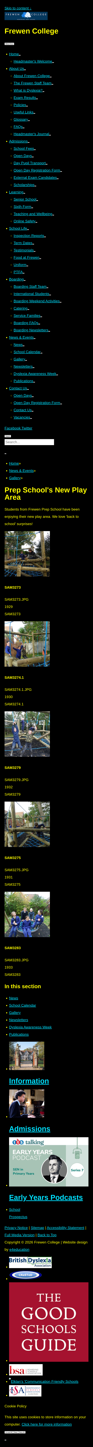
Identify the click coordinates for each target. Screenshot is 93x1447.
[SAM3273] (27, 575)
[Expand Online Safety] (36, 222)
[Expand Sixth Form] (32, 207)
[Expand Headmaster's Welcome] (53, 62)
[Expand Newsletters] (33, 367)
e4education (19, 1249)
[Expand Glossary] (29, 120)
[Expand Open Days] (33, 396)
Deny (15, 1432)
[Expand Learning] (24, 193)
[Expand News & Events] (34, 338)
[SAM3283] (27, 936)
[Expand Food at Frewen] (40, 258)
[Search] (5, 453)
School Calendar (22, 1005)
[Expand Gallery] (26, 360)
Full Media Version (20, 1235)
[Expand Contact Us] (28, 389)
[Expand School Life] (28, 229)
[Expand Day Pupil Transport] (47, 164)
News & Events (21, 471)
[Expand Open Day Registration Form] (61, 171)
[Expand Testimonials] (34, 251)
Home (14, 463)
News (13, 998)
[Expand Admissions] (28, 142)
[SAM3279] (27, 755)
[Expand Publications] (34, 382)
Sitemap (37, 1228)
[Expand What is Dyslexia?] (43, 91)
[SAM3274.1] (27, 665)
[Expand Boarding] (25, 280)
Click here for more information (47, 1424)
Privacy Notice (16, 1228)
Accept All (8, 1432)
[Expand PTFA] (23, 273)
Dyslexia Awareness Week (30, 1027)
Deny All (22, 1432)
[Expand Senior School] (37, 200)
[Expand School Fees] (35, 149)
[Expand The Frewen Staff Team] (52, 84)
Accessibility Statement (65, 1228)
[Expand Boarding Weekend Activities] (60, 302)
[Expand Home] (20, 55)
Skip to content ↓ (18, 8)
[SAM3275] (27, 846)
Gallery (15, 478)
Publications (19, 1034)
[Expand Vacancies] (31, 418)
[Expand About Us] (25, 69)
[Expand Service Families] (41, 316)
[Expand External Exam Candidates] (58, 178)
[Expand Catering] (28, 309)
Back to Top (47, 1235)
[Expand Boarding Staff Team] (47, 287)
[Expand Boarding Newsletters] (49, 331)
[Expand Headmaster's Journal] (50, 135)
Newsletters (18, 1020)
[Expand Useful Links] (34, 113)
